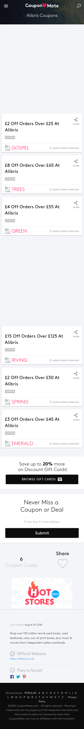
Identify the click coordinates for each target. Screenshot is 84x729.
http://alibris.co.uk (22, 658)
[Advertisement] (42, 68)
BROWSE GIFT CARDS (39, 479)
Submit (42, 533)
